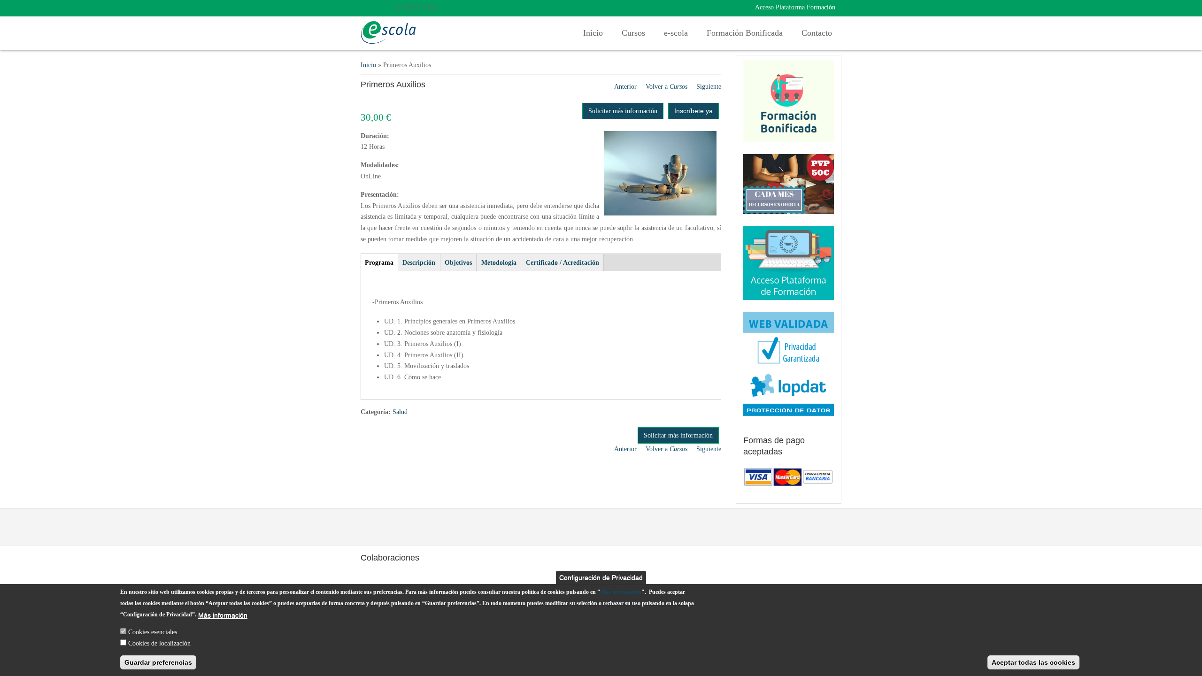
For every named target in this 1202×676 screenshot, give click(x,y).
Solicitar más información (622, 111)
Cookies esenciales (152, 631)
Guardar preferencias (158, 662)
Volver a (666, 86)
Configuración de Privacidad (601, 577)
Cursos (633, 33)
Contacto (816, 33)
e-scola (676, 33)
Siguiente (708, 86)
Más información (621, 592)
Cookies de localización (159, 642)
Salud (400, 411)
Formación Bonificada (745, 33)
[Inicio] (388, 32)
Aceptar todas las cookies (1033, 662)
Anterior (625, 86)
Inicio (593, 33)
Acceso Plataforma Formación (795, 7)
